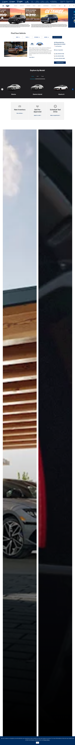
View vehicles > (20, 113)
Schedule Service (60, 62)
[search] (73, 6)
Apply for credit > (37, 115)
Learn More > (32, 57)
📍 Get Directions (57, 46)
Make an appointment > (55, 115)
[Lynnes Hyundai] (7, 5)
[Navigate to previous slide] (1, 18)
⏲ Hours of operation (58, 50)
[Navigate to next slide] (74, 18)
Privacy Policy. (46, 740)
